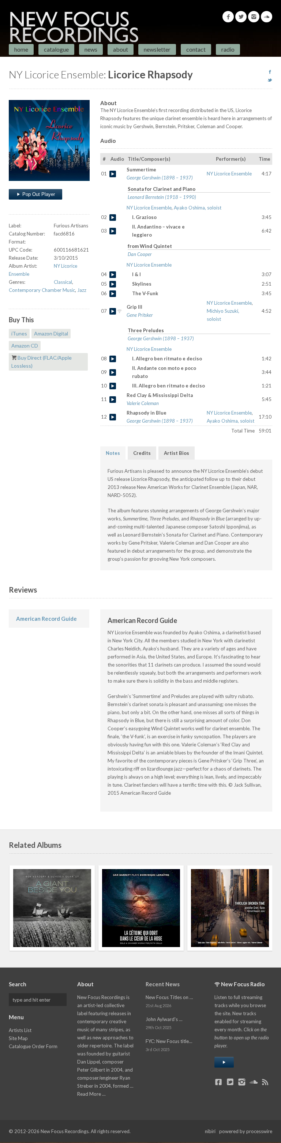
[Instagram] (253, 16)
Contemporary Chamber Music (42, 290)
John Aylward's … (164, 1019)
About (120, 49)
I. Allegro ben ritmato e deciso (112, 359)
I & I (112, 274)
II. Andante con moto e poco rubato (112, 372)
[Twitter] (241, 16)
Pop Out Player (38, 194)
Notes (113, 453)
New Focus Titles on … (169, 997)
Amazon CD (24, 345)
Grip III (112, 311)
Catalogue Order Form (33, 1046)
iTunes (19, 333)
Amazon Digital (51, 333)
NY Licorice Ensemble (229, 174)
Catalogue (56, 49)
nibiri (210, 1131)
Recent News (163, 984)
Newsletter (157, 49)
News (91, 49)
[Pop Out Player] (224, 1062)
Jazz (81, 290)
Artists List (20, 1030)
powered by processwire (245, 1131)
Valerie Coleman (143, 403)
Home (21, 49)
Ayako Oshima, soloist (197, 208)
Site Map (18, 1038)
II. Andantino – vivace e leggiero (112, 231)
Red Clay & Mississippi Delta (112, 399)
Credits (142, 453)
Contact (196, 49)
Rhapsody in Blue (112, 417)
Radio (228, 49)
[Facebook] (228, 16)
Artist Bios (176, 453)
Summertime (112, 174)
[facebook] (269, 72)
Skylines (112, 284)
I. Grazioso (112, 217)
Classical (63, 282)
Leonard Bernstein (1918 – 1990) (162, 197)
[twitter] (269, 80)
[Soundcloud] (266, 16)
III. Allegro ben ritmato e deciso (112, 386)
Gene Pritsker (140, 315)
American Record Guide (46, 618)
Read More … (91, 1094)
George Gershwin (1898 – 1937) (160, 178)
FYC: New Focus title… (169, 1041)
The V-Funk (112, 293)
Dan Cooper (140, 254)
